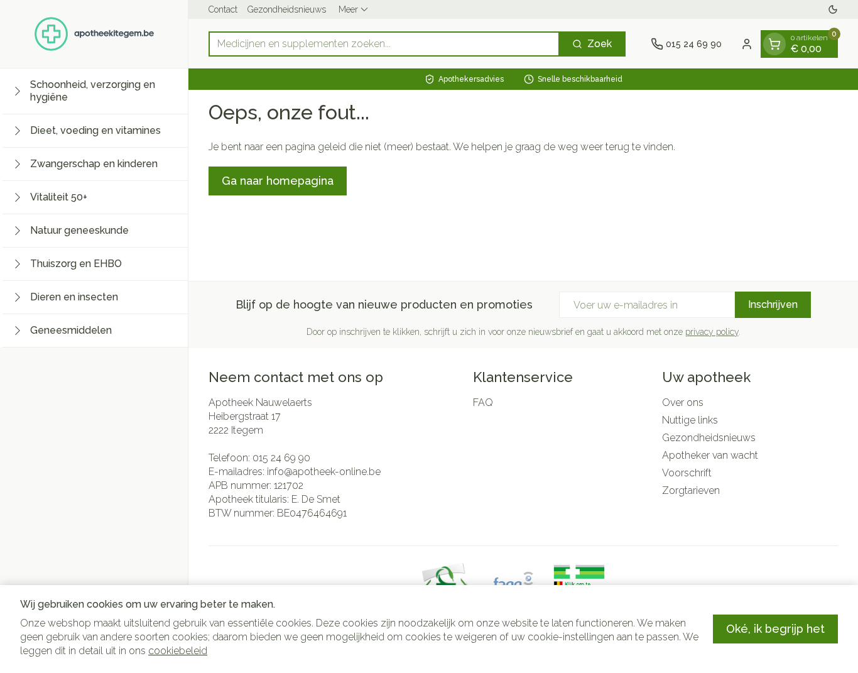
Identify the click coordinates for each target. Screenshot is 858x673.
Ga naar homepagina (278, 180)
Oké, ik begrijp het (775, 628)
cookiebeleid (177, 651)
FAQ (483, 402)
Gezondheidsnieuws (286, 9)
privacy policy (712, 332)
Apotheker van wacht (710, 455)
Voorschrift (687, 473)
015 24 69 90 (281, 458)
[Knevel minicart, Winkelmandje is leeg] (774, 44)
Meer (348, 9)
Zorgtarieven (691, 490)
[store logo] (94, 34)
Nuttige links (690, 420)
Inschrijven (773, 304)
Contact (223, 9)
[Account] (747, 44)
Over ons (682, 402)
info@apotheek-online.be (324, 472)
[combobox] (384, 44)
